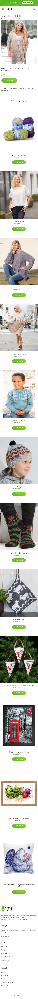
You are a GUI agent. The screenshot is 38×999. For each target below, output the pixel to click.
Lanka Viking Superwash (19, 155)
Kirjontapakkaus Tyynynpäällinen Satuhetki (19, 885)
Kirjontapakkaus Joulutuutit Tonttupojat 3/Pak (19, 686)
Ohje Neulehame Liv (19, 354)
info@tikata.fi (5, 936)
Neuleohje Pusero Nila (19, 420)
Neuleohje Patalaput (19, 619)
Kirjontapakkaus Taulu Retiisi (19, 818)
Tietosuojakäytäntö (7, 982)
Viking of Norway (23, 68)
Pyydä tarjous (27, 2)
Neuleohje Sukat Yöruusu (19, 553)
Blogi (3, 972)
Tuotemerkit (13, 68)
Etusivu (3, 19)
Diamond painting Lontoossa (19, 752)
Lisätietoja (9, 80)
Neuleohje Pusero (19, 288)
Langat (3, 950)
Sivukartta (4, 986)
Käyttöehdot (5, 979)
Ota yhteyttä (5, 975)
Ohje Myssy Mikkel (19, 487)
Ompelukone (5, 953)
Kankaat (4, 946)
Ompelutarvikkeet (7, 957)
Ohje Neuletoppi (19, 221)
